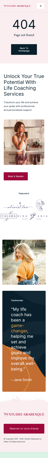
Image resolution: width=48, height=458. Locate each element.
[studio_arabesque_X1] (17, 5)
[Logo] (18, 202)
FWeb (6, 442)
